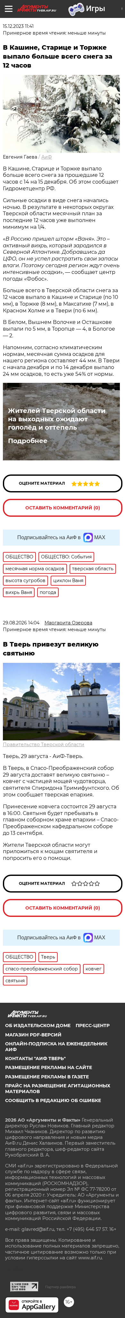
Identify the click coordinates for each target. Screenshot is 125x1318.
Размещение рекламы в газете (47, 1077)
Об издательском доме (38, 1025)
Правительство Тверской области (43, 744)
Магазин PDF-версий (33, 1035)
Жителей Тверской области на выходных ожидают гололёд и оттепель (56, 419)
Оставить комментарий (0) (62, 508)
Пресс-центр (93, 1025)
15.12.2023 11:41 (18, 26)
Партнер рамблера (60, 1287)
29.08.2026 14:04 (21, 623)
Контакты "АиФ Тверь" (35, 1058)
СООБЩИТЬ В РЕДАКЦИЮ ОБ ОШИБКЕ (53, 1100)
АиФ (46, 157)
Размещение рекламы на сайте (48, 1067)
